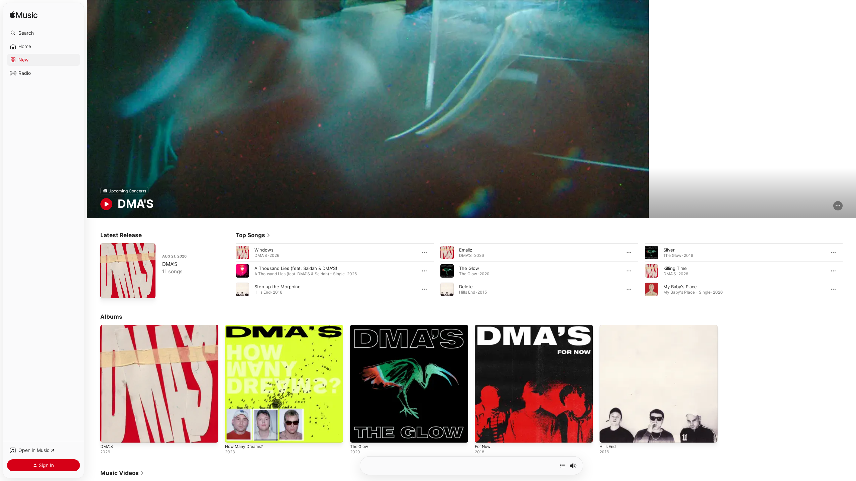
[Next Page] (849, 271)
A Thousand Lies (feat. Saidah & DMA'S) (295, 268)
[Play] (106, 204)
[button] (43, 33)
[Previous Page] (229, 271)
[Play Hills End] (608, 435)
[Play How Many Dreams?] (233, 435)
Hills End (609, 327)
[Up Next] (563, 465)
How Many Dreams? (246, 327)
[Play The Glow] (358, 435)
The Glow (469, 268)
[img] (23, 15)
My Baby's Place (680, 286)
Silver (669, 250)
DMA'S (170, 264)
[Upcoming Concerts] (124, 190)
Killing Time (675, 268)
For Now (484, 327)
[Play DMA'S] (109, 290)
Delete (466, 286)
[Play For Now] (483, 435)
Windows (264, 250)
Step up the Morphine (277, 286)
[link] (253, 235)
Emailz (465, 250)
